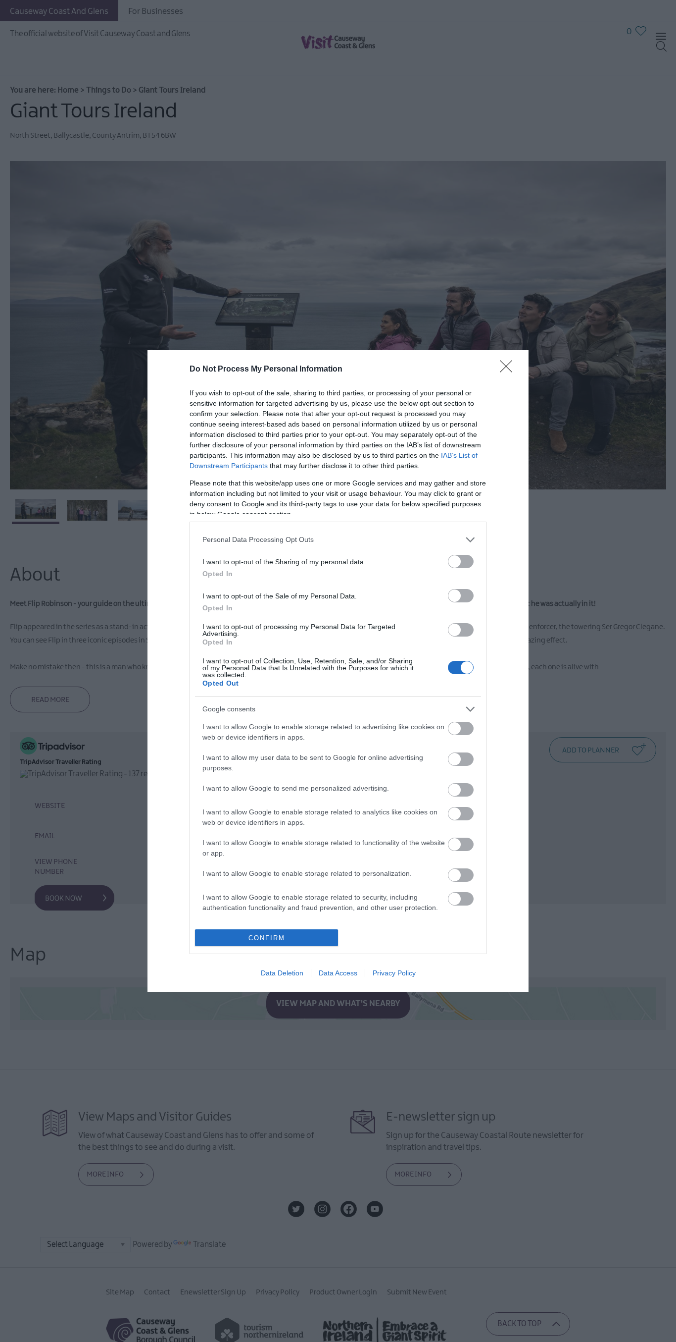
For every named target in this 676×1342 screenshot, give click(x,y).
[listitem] (338, 540)
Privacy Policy (394, 973)
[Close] (509, 369)
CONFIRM (266, 938)
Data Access (338, 973)
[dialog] (338, 671)
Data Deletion (282, 973)
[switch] (461, 561)
